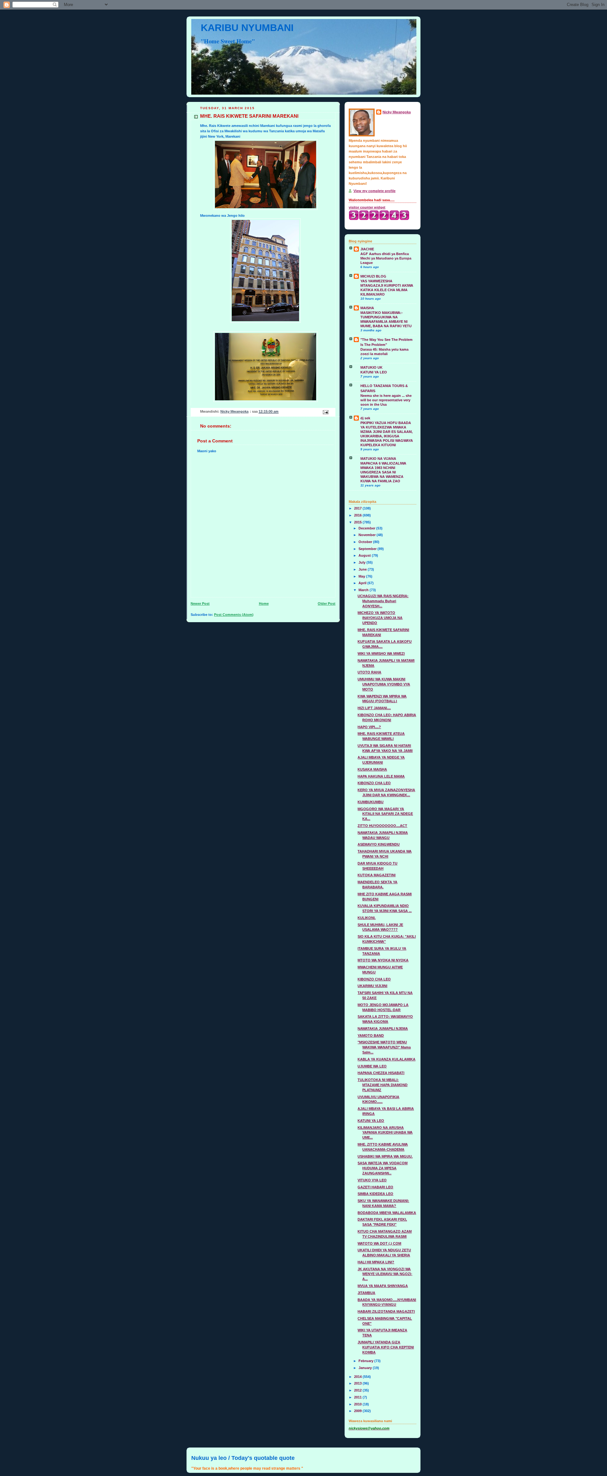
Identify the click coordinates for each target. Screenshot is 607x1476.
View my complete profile (374, 191)
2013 (358, 1383)
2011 (358, 1397)
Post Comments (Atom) (234, 614)
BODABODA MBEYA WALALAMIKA (387, 1213)
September (368, 549)
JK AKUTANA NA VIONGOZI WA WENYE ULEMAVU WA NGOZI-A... (385, 1274)
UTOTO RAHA (369, 672)
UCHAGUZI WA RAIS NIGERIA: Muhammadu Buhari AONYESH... (383, 601)
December (367, 528)
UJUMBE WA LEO (372, 1066)
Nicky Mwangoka (397, 112)
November (368, 535)
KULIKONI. (367, 918)
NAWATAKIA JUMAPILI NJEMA (383, 1028)
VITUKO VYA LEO (372, 1180)
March (364, 590)
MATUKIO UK (371, 367)
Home (264, 603)
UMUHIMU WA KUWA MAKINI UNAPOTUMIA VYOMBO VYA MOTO (384, 684)
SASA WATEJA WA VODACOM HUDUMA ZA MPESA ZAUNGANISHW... (383, 1168)
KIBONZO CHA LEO (374, 783)
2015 (358, 522)
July (362, 562)
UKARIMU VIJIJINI (372, 986)
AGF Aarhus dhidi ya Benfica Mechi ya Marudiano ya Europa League (385, 258)
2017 (358, 508)
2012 (358, 1390)
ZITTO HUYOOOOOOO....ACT (382, 826)
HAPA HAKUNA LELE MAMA (381, 776)
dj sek (365, 418)
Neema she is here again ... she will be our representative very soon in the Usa (386, 400)
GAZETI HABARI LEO (375, 1187)
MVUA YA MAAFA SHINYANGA (383, 1286)
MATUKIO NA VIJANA (378, 458)
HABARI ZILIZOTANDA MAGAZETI (386, 1311)
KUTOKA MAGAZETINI (376, 875)
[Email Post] (325, 412)
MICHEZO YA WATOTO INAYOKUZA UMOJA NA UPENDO (380, 618)
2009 (358, 1411)
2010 (358, 1404)
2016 (358, 515)
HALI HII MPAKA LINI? (376, 1262)
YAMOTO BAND (371, 1035)
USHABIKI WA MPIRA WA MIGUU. (385, 1156)
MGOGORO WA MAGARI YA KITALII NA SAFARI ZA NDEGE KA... (385, 814)
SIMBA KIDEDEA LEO (375, 1194)
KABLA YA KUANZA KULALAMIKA (386, 1059)
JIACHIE (367, 249)
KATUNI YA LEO (373, 372)
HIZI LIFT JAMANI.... (374, 708)
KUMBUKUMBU (370, 802)
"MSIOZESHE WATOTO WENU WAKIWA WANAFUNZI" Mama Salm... (384, 1047)
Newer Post (200, 603)
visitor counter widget (367, 207)
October (366, 542)
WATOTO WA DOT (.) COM (379, 1243)
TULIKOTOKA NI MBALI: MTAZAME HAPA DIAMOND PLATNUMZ (383, 1085)
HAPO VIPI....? (369, 727)
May (362, 576)
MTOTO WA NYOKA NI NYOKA (383, 960)
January (366, 1368)
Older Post (326, 603)
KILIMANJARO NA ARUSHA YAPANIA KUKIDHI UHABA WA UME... (385, 1133)
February (366, 1361)
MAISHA (367, 308)
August (365, 555)
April (363, 583)
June (363, 569)
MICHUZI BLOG (373, 276)
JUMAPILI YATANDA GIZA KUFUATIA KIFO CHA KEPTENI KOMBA (386, 1347)
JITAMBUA (366, 1293)
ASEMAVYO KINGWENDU (379, 844)
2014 (358, 1377)
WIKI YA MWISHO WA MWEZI (381, 653)
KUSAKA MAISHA (372, 769)
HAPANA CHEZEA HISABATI (381, 1073)
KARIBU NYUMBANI (247, 27)
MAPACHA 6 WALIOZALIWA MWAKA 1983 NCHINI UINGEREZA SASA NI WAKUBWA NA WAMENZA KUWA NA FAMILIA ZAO (383, 472)
